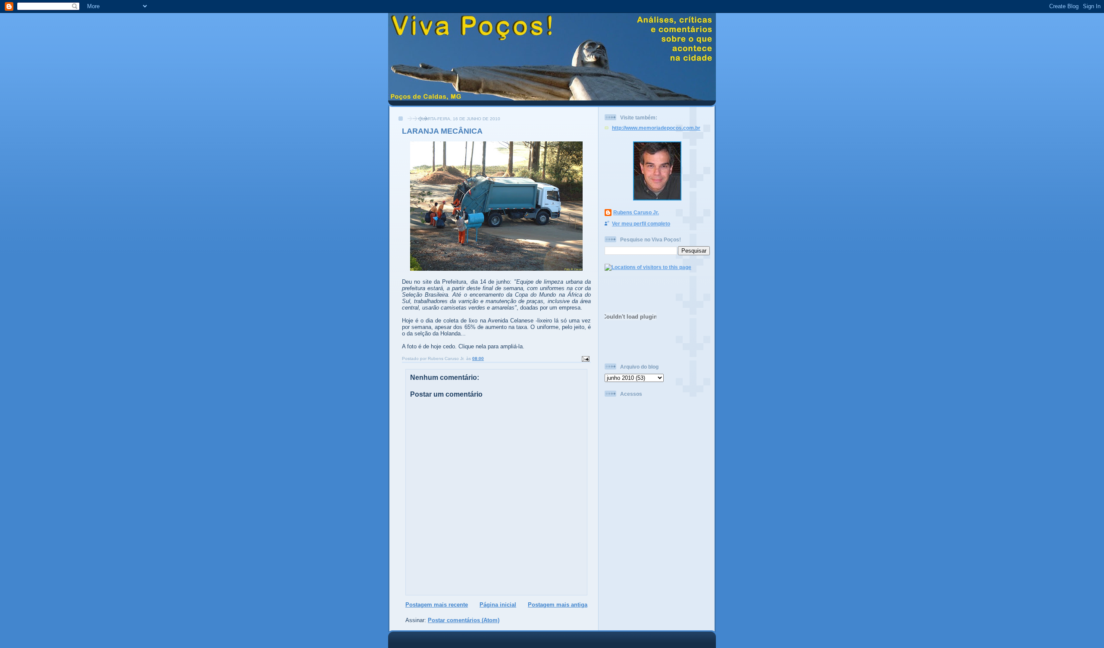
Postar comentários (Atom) (463, 620)
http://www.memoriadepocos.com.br (656, 128)
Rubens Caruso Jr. (636, 212)
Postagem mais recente (436, 604)
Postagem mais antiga (557, 604)
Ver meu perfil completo (641, 223)
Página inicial (498, 604)
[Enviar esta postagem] (585, 358)
